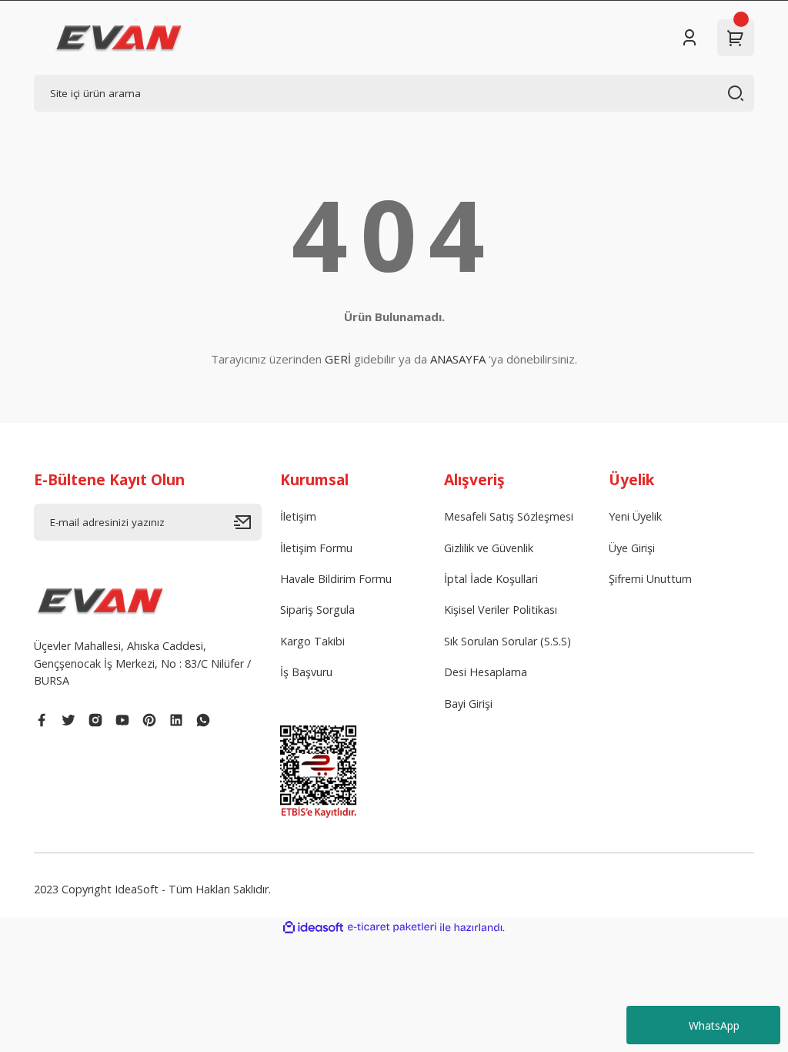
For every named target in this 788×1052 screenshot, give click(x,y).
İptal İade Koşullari (491, 578)
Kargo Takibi (312, 641)
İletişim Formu (316, 548)
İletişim (298, 516)
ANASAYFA (458, 359)
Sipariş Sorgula (317, 609)
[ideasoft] (313, 928)
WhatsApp (714, 1025)
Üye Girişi (632, 548)
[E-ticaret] (392, 927)
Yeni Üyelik (635, 516)
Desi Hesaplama (485, 672)
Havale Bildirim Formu (336, 578)
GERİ (338, 359)
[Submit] (248, 522)
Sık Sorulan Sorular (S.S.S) (507, 641)
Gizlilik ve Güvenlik (488, 548)
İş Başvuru (306, 672)
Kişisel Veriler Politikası (500, 609)
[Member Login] (689, 37)
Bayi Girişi (468, 703)
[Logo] (118, 38)
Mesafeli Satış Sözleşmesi (508, 516)
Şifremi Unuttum (650, 578)
